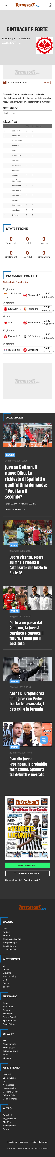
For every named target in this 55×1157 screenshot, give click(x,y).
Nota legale (8, 1084)
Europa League (10, 942)
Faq (4, 1081)
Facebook (12, 1142)
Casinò (6, 1129)
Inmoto (6, 1010)
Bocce (6, 983)
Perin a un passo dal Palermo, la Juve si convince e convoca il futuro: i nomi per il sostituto (27, 633)
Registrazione (9, 1118)
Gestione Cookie (10, 1091)
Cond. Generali (10, 1098)
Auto (5, 1003)
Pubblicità (7, 1115)
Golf (5, 979)
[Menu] (5, 5)
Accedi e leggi (31, 880)
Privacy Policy (10, 1095)
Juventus (10, 455)
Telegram (43, 1142)
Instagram (23, 1142)
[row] (27, 295)
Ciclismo (7, 973)
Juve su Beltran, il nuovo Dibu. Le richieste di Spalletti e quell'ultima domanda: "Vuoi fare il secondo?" (26, 482)
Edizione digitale (10, 1051)
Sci (4, 966)
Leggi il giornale (28, 873)
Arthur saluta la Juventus (16, 509)
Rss (4, 1040)
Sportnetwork (9, 1020)
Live (5, 928)
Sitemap (7, 1058)
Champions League (12, 939)
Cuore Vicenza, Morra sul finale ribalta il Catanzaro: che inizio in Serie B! (28, 565)
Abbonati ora (26, 865)
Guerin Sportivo (10, 1017)
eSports (6, 986)
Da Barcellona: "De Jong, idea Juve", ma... (21, 504)
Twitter (34, 1142)
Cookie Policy (9, 1088)
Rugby (6, 969)
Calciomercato (10, 949)
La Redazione (9, 1078)
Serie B (14, 545)
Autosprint (8, 1006)
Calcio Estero (9, 946)
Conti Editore (9, 1024)
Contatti (7, 1074)
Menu (46, 82)
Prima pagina (9, 1047)
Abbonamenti (9, 1044)
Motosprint (8, 1013)
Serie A (6, 932)
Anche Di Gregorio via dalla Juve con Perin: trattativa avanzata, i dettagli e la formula (27, 701)
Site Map (7, 1122)
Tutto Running (9, 976)
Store (5, 1054)
